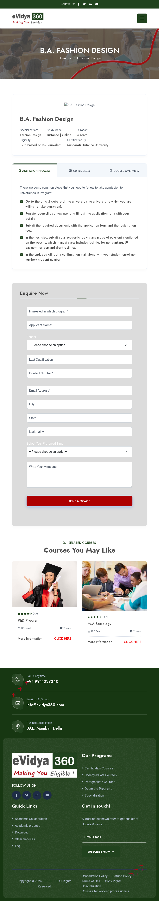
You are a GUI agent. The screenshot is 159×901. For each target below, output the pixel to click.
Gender (31, 337)
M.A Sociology (99, 623)
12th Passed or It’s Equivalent (40, 145)
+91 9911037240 (42, 681)
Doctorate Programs (98, 789)
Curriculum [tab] (81, 171)
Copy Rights (113, 881)
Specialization (94, 795)
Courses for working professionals (105, 891)
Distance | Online (59, 135)
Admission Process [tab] (36, 171)
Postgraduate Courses (100, 782)
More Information (30, 638)
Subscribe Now (99, 852)
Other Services (25, 839)
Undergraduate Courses (101, 775)
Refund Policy (121, 876)
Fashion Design (30, 135)
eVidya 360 (50, 881)
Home (63, 58)
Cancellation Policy (95, 876)
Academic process (27, 825)
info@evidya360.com (45, 705)
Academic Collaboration (31, 819)
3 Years (82, 135)
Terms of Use (91, 881)
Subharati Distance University (87, 145)
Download (22, 832)
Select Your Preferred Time (45, 443)
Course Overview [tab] (126, 171)
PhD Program (28, 620)
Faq (17, 846)
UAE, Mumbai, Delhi (44, 728)
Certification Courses (99, 768)
